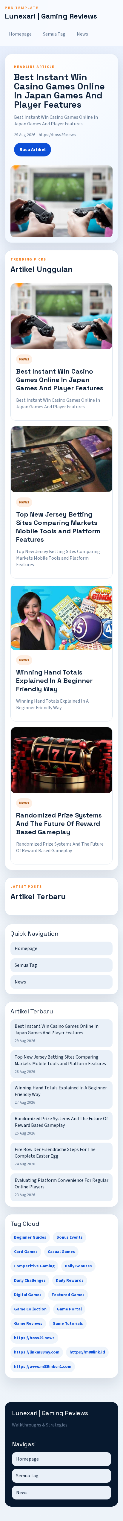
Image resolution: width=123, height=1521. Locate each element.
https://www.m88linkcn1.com (42, 1367)
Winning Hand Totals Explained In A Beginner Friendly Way (54, 680)
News (82, 34)
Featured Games (68, 1295)
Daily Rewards (70, 1281)
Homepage (20, 34)
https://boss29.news (34, 1338)
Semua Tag (54, 34)
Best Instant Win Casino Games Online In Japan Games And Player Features (59, 379)
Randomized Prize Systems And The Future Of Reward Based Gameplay (59, 823)
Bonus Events (69, 1237)
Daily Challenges (30, 1281)
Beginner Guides (30, 1237)
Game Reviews (28, 1324)
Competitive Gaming (34, 1266)
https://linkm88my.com (36, 1352)
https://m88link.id (87, 1352)
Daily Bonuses (78, 1266)
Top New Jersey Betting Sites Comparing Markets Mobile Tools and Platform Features (58, 526)
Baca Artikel (32, 149)
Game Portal (69, 1309)
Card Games (26, 1252)
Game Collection (30, 1309)
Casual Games (61, 1252)
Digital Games (27, 1295)
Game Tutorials (68, 1324)
